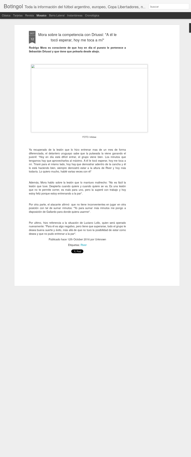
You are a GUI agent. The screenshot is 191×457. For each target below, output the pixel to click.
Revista (29, 15)
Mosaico (41, 15)
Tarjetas (18, 15)
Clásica (6, 15)
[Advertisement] (77, 269)
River (84, 245)
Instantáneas (74, 15)
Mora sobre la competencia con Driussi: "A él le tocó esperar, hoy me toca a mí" (77, 37)
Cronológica (92, 15)
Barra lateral (57, 15)
